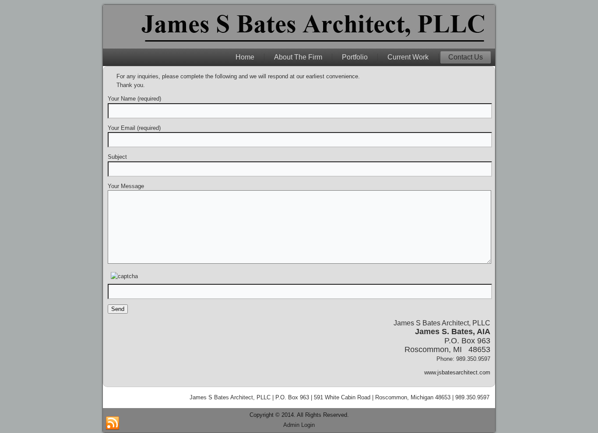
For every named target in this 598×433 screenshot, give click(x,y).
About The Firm (298, 57)
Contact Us (465, 57)
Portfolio (355, 57)
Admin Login (299, 425)
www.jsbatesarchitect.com (457, 372)
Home (245, 57)
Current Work (408, 57)
